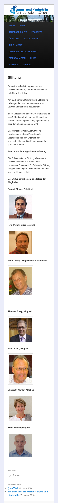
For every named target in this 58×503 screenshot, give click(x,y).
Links (33, 58)
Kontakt (13, 64)
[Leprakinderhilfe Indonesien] (29, 9)
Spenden (27, 64)
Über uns (14, 38)
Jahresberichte (18, 32)
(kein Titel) (13, 488)
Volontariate (31, 38)
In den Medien (16, 45)
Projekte (36, 32)
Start (12, 25)
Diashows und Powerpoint (23, 51)
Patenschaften (17, 58)
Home (22, 25)
